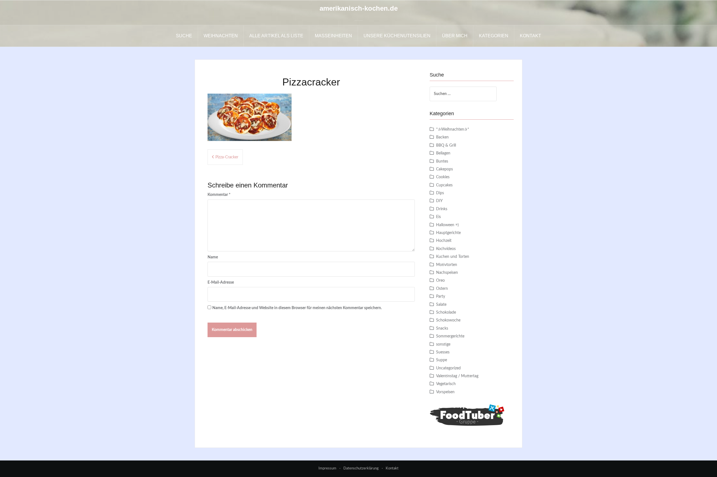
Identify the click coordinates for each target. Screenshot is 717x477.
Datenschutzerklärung (361, 468)
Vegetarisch (446, 384)
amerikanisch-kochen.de (359, 8)
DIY (439, 201)
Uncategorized (448, 368)
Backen (442, 137)
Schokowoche (448, 320)
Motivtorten (446, 265)
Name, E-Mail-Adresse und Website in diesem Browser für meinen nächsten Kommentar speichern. (297, 308)
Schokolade (446, 312)
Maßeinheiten (333, 35)
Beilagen (443, 153)
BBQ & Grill (446, 145)
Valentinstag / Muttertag (457, 376)
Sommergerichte (450, 336)
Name (213, 257)
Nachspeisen (447, 273)
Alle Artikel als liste (276, 35)
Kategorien (493, 35)
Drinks (441, 209)
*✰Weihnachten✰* (452, 129)
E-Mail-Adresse (221, 282)
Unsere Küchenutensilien (397, 35)
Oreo (440, 281)
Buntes (442, 161)
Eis (438, 217)
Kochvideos (446, 249)
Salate (441, 305)
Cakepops (444, 169)
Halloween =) (447, 225)
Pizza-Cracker (226, 157)
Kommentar (219, 195)
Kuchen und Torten (452, 257)
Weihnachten (221, 35)
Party (440, 296)
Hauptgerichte (448, 233)
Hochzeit (443, 241)
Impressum (327, 468)
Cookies (443, 177)
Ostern (442, 289)
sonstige (443, 344)
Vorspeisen (445, 392)
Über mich (454, 35)
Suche (184, 35)
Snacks (442, 328)
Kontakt (530, 35)
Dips (440, 193)
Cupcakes (444, 185)
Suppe (441, 360)
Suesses (443, 352)
